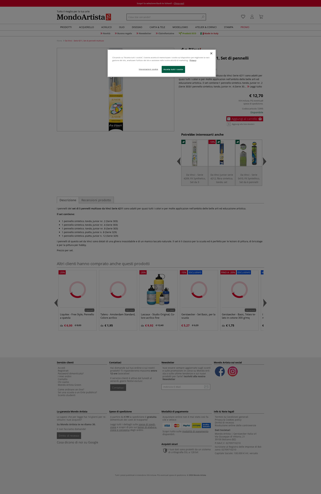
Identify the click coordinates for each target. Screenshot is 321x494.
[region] (161, 63)
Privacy (193, 60)
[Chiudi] (211, 53)
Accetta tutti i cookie (173, 69)
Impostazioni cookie (148, 69)
